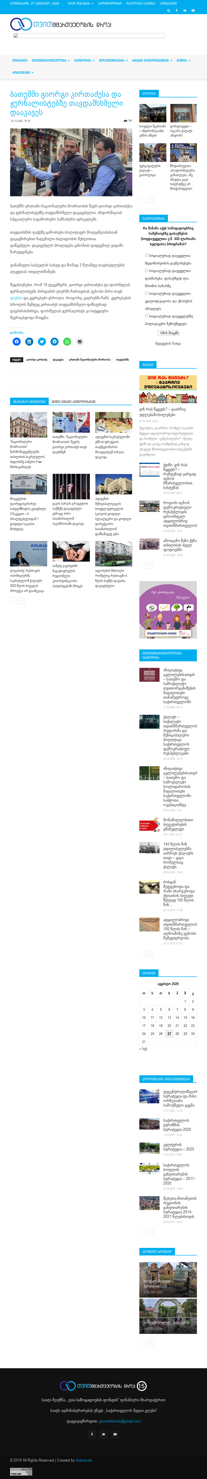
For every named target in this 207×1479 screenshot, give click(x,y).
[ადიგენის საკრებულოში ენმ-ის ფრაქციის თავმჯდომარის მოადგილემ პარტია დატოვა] (113, 422)
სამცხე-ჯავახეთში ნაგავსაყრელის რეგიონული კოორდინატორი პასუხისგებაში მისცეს (68, 576)
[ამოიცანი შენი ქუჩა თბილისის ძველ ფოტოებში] (149, 544)
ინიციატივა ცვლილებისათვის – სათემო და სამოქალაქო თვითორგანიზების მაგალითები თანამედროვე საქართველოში (179, 686)
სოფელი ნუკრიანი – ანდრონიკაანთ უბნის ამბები (152, 131)
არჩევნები (21, 72)
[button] (169, 10)
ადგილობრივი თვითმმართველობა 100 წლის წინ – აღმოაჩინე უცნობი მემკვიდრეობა (181, 929)
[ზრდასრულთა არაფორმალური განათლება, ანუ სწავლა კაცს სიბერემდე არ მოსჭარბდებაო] (183, 152)
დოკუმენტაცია (111, 60)
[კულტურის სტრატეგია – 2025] (149, 1148)
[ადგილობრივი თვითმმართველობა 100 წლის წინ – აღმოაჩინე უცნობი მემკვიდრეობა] (149, 925)
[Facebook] (176, 10)
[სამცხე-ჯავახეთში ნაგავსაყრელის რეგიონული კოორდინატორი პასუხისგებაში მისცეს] (71, 551)
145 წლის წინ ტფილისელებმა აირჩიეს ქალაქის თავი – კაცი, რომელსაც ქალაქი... (178, 855)
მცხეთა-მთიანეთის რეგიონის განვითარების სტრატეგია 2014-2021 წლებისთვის (180, 1207)
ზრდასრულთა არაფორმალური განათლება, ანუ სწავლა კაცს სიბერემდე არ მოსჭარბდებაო (182, 177)
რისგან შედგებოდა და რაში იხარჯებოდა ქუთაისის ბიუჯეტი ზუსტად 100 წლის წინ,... (179, 893)
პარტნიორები (110, 3)
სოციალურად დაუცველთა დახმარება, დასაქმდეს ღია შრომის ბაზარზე (168, 278)
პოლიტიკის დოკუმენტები (166, 1079)
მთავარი (19, 60)
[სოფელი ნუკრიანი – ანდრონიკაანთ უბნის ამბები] (152, 113)
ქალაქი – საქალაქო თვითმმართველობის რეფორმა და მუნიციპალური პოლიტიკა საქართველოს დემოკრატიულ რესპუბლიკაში (182, 735)
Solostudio (84, 1460)
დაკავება (58, 360)
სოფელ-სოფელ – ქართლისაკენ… (158, 1284)
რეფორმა (82, 60)
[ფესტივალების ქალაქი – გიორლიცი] (152, 152)
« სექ (143, 1048)
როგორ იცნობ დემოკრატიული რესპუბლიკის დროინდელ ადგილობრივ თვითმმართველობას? (183, 514)
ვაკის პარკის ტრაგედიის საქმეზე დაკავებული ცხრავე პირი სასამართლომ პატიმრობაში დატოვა (70, 513)
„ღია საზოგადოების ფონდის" (93, 1400)
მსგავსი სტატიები (29, 402)
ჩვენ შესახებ (79, 3)
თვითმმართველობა (49, 60)
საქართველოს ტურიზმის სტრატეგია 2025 (177, 1125)
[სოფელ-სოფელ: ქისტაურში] (168, 1316)
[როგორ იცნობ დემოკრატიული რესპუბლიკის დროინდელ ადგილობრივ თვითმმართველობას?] (149, 506)
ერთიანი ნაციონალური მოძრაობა (90, 360)
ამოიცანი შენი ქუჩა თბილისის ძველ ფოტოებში (180, 545)
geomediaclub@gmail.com (120, 1421)
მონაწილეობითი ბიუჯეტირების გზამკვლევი (178, 824)
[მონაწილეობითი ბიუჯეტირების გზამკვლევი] (149, 825)
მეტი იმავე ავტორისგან (73, 402)
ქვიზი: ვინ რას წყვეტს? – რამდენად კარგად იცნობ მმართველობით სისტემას (179, 476)
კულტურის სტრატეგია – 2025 (178, 1147)
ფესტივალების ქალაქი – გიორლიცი (150, 170)
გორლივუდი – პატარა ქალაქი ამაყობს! (181, 131)
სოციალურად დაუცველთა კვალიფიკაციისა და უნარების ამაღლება (168, 301)
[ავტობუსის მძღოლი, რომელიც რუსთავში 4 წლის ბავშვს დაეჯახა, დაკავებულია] (113, 553)
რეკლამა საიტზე (140, 3)
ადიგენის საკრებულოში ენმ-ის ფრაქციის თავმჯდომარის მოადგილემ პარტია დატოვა (112, 447)
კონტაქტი (168, 3)
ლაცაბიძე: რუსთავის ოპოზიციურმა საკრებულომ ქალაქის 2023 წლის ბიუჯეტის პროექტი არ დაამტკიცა (27, 580)
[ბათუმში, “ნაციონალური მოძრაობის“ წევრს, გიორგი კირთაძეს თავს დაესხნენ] (71, 422)
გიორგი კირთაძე (37, 360)
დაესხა (16, 298)
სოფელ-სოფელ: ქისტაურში (167, 1322)
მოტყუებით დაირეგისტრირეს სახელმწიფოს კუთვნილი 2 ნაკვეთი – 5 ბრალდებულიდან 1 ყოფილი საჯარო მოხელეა (28, 514)
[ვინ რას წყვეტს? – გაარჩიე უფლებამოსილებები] (168, 389)
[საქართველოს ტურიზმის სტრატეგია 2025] (149, 1124)
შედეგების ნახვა (168, 343)
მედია (182, 60)
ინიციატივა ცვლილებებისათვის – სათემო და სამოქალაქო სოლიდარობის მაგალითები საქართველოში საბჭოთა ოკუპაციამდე (180, 787)
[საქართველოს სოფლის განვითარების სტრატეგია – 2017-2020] (149, 1168)
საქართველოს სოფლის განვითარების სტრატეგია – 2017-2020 (179, 1174)
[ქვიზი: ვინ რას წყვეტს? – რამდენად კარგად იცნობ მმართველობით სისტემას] (149, 470)
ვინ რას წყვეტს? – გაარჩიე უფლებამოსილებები (162, 412)
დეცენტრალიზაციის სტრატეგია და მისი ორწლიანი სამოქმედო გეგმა (180, 1098)
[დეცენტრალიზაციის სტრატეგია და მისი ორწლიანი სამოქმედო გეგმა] (149, 1096)
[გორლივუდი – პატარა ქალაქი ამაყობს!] (183, 113)
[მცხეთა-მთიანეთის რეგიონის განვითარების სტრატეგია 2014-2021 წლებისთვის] (149, 1203)
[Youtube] (193, 10)
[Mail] (185, 10)
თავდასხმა (122, 360)
